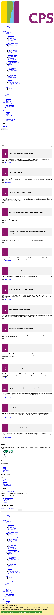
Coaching (10, 64)
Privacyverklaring (7, 499)
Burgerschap (8, 94)
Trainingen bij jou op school (11, 103)
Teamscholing (6, 102)
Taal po (10, 88)
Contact (4, 116)
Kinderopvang (9, 26)
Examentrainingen (12, 38)
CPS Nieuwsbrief (6, 479)
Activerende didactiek (13, 34)
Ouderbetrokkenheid (12, 61)
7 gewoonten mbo (12, 75)
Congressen (8, 99)
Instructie (10, 42)
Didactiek (8, 33)
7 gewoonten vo (11, 74)
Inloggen (5, 126)
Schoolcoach (11, 65)
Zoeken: (3, 510)
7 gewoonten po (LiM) (13, 72)
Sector (4, 25)
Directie (7, 113)
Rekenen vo (10, 93)
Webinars (8, 100)
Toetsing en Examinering (13, 62)
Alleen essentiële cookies (35, 612)
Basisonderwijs (9, 27)
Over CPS (8, 112)
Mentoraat (10, 49)
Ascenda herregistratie (10, 97)
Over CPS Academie (10, 101)
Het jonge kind (9, 76)
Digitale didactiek (12, 37)
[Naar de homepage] (27, 23)
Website (2, 508)
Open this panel (4, 129)
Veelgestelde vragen (10, 120)
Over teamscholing (10, 106)
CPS (4, 110)
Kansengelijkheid (12, 59)
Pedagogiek (8, 44)
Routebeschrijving (7, 485)
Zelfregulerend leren (12, 51)
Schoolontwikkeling (10, 53)
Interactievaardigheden (13, 82)
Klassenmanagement (12, 45)
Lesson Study (11, 57)
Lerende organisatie (12, 55)
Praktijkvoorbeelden (10, 105)
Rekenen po (10, 91)
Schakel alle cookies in (7, 612)
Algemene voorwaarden (8, 498)
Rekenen (10, 80)
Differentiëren (11, 36)
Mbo (7, 30)
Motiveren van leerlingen (13, 47)
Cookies (5, 500)
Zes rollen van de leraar (13, 43)
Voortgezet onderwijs (10, 28)
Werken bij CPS (9, 115)
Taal (9, 81)
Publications (11, 508)
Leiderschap (8, 63)
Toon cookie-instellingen (21, 612)
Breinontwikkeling (12, 77)
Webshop (5, 109)
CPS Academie (6, 95)
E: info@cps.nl (11, 491)
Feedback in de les (12, 39)
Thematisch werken (12, 84)
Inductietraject (11, 67)
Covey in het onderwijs (10, 69)
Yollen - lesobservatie (12, 50)
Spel (9, 78)
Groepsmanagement (12, 86)
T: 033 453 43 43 (4, 491)
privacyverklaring (43, 609)
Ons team (8, 114)
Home (4, 465)
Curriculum (8, 32)
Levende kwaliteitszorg (13, 56)
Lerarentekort (11, 58)
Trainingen (8, 96)
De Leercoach (11, 46)
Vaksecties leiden (12, 68)
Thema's (5, 31)
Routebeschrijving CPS (11, 119)
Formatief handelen (12, 40)
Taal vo (10, 89)
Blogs (4, 107)
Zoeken (2, 145)
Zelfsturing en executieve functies (15, 83)
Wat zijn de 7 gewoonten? (13, 70)
